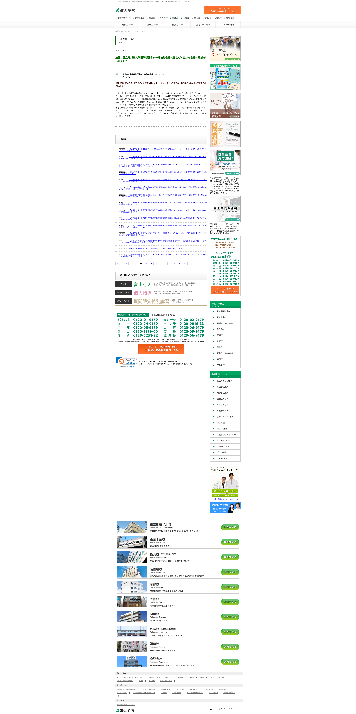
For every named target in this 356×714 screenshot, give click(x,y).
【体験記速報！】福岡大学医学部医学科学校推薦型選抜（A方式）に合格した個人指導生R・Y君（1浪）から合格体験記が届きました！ (163, 180)
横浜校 (180, 677)
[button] (126, 362)
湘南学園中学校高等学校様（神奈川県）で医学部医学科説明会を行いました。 (158, 248)
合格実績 (164, 693)
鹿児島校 (152, 681)
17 (141, 263)
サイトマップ (213, 693)
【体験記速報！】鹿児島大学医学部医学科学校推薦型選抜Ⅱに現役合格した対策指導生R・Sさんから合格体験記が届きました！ (163, 203)
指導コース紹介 (122, 693)
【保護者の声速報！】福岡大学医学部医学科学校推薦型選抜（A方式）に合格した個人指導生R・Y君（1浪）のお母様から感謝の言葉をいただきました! (163, 165)
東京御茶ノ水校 (154, 677)
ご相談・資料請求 (229, 693)
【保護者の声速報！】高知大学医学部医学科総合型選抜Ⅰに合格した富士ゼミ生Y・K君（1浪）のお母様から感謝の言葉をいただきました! (162, 255)
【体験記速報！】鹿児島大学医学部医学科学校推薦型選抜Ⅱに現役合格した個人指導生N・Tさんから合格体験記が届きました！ (163, 211)
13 (122, 263)
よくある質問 (176, 693)
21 (160, 263)
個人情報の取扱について (195, 693)
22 (165, 263)
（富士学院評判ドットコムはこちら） (226, 499)
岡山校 (221, 677)
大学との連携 (179, 689)
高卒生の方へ (208, 689)
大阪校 (211, 677)
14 (126, 263)
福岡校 (141, 681)
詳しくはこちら (161, 285)
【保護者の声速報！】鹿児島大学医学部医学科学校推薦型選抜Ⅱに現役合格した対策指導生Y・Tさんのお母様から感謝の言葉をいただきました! (162, 226)
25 (180, 263)
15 (131, 263)
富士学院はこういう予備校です (127, 689)
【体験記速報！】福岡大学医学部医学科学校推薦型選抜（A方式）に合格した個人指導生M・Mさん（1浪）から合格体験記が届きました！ (162, 234)
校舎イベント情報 (166, 681)
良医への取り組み (149, 689)
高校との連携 (165, 689)
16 (136, 263)
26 (185, 263)
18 (146, 263)
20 (156, 263)
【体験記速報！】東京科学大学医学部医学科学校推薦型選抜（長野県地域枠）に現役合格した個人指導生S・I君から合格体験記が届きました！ (162, 157)
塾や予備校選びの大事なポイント (144, 693)
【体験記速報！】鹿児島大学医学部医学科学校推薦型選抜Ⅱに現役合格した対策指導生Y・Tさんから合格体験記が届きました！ (162, 219)
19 (151, 263)
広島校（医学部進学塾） (125, 681)
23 (170, 263)
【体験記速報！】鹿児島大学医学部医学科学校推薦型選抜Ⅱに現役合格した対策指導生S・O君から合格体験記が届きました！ (163, 173)
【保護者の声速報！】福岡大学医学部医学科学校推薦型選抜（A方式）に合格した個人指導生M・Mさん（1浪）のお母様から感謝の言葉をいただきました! (163, 241)
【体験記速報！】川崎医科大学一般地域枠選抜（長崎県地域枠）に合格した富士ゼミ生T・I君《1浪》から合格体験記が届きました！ (163, 150)
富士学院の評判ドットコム (126, 705)
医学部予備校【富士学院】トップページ (130, 677)
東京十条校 (169, 677)
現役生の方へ (194, 689)
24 (175, 263)
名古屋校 (191, 677)
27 (190, 263)
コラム (119, 696)
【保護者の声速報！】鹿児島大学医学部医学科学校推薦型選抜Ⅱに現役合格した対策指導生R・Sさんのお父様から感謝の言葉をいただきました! (163, 196)
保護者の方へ (223, 689)
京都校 (202, 677)
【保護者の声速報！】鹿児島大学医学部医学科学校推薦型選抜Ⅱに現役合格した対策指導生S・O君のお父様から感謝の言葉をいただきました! (163, 188)
